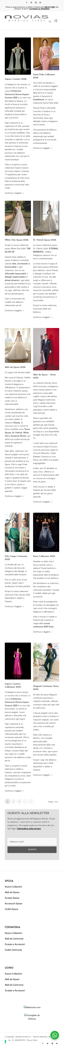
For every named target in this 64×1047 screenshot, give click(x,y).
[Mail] (40, 2)
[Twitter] (31, 2)
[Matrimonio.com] (32, 1007)
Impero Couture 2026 (16, 79)
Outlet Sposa (11, 909)
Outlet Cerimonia (13, 949)
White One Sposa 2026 (16, 240)
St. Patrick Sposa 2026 (44, 240)
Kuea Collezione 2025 (44, 556)
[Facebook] (27, 2)
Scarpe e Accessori (15, 944)
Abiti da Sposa (12, 892)
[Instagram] (36, 2)
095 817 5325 (50, 7)
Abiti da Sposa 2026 (15, 367)
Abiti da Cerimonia (14, 938)
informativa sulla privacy (29, 828)
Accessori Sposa (13, 903)
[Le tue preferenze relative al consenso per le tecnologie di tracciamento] (5, 1042)
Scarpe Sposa (12, 897)
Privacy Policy (32, 1040)
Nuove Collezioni (13, 886)
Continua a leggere (14, 192)
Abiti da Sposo (12, 979)
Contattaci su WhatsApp (39, 8)
